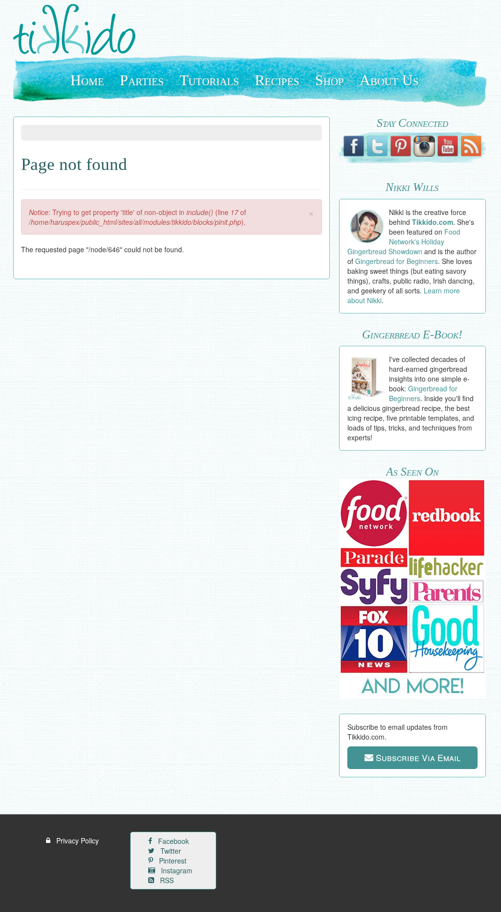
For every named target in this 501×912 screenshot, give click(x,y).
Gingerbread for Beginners (396, 261)
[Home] (78, 29)
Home (87, 80)
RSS (166, 880)
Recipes (277, 80)
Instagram (175, 870)
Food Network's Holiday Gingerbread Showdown (403, 241)
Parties (142, 80)
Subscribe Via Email (416, 757)
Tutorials (209, 80)
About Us (389, 80)
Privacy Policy (76, 840)
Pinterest (171, 860)
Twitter (170, 851)
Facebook (172, 841)
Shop (329, 80)
